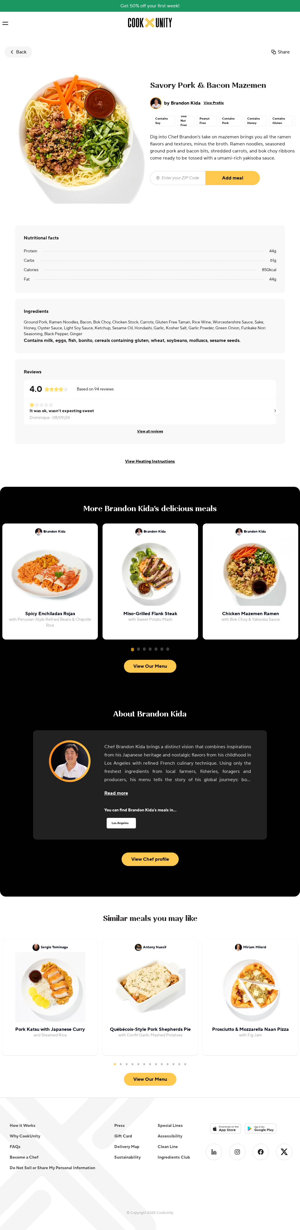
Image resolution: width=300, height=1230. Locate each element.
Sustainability (127, 1157)
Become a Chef (24, 1157)
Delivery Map (126, 1147)
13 (185, 1064)
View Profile (214, 103)
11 (173, 1064)
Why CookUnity (25, 1136)
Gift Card (123, 1136)
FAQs (15, 1147)
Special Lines (170, 1125)
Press (119, 1125)
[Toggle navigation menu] (5, 23)
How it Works (22, 1125)
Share (284, 52)
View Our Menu (150, 666)
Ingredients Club (174, 1157)
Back (21, 52)
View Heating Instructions (150, 461)
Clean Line (168, 1147)
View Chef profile (150, 859)
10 (168, 1064)
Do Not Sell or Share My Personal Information (52, 1168)
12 (179, 1064)
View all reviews (150, 431)
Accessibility (170, 1136)
